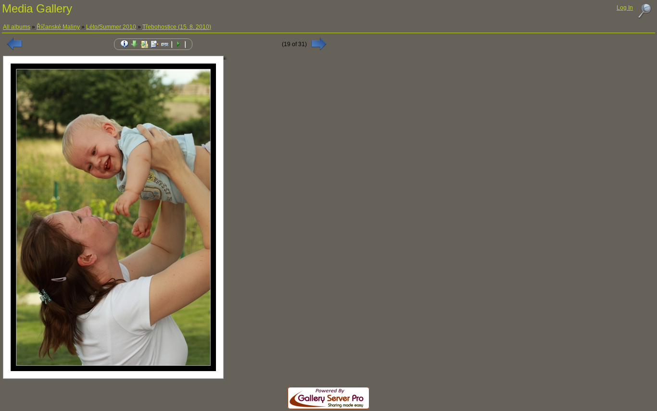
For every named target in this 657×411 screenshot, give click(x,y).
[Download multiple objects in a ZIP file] (145, 44)
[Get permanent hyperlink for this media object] (165, 44)
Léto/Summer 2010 (111, 27)
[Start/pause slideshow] (178, 44)
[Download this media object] (134, 44)
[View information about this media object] (124, 44)
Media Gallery (37, 8)
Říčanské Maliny (58, 27)
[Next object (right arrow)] (319, 44)
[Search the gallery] (644, 11)
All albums (16, 27)
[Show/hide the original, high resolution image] (155, 44)
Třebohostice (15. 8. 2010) (176, 27)
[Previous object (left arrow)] (14, 44)
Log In (625, 7)
